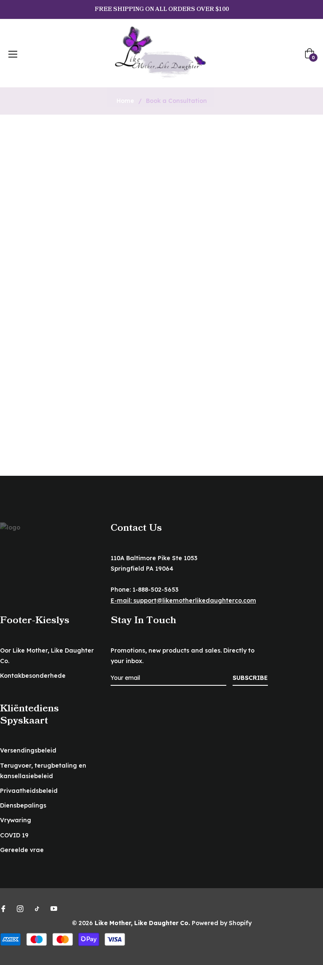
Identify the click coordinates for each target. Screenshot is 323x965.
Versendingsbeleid (28, 750)
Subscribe (250, 678)
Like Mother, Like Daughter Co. (142, 923)
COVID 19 (14, 835)
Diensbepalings (23, 805)
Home (125, 101)
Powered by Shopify (222, 923)
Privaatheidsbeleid (29, 791)
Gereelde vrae (22, 850)
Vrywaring (15, 820)
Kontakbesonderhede (33, 675)
